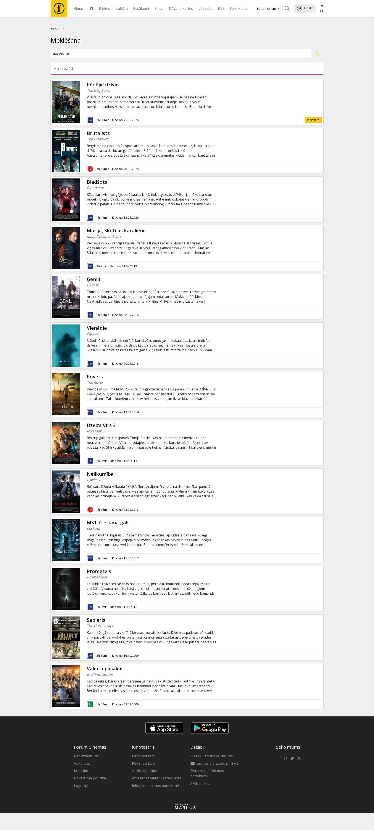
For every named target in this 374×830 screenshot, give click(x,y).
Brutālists (98, 133)
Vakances (82, 763)
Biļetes (104, 8)
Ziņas (159, 8)
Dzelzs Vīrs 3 (101, 425)
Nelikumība (100, 473)
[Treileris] (80, 150)
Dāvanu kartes (181, 8)
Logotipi (81, 785)
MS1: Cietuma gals (108, 522)
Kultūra (122, 8)
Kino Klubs (238, 8)
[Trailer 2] (80, 442)
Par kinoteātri (143, 755)
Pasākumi (141, 8)
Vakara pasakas (105, 668)
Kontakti (81, 770)
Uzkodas (205, 8)
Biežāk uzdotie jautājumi (211, 755)
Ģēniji (93, 279)
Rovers (95, 376)
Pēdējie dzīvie (103, 84)
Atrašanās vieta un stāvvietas (157, 777)
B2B (221, 8)
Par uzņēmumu (87, 755)
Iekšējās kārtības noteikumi (155, 785)
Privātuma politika (90, 777)
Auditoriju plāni (146, 770)
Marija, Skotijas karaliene (116, 230)
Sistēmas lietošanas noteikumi (207, 773)
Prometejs (99, 571)
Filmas (78, 8)
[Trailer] (80, 102)
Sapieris (96, 619)
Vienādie (97, 327)
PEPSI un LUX (143, 763)
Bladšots (97, 181)
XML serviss (200, 783)
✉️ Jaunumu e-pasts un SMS (214, 763)
